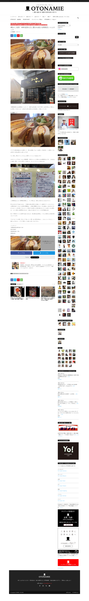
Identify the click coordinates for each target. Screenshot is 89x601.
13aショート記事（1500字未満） (36, 23)
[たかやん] (73, 186)
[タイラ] (69, 241)
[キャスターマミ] (73, 158)
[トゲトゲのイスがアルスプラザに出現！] (33, 291)
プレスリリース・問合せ (37, 19)
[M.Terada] (64, 296)
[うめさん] (64, 292)
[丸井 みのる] (59, 273)
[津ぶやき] (73, 209)
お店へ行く (36, 16)
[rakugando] (59, 365)
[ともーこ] (60, 148)
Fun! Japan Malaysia (62, 475)
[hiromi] (73, 172)
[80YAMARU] (59, 287)
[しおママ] (64, 172)
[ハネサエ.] (59, 163)
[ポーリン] (69, 315)
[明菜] (59, 278)
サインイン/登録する (22, 1)
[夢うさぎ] (64, 236)
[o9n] (69, 301)
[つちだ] (64, 246)
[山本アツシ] (64, 200)
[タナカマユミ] (59, 195)
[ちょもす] (73, 273)
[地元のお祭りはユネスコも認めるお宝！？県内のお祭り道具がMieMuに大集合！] (48, 291)
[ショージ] (64, 227)
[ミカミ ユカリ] (59, 324)
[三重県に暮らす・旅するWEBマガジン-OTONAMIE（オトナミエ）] (44, 8)
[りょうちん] (69, 223)
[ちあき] (69, 236)
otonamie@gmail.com (47, 583)
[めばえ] (73, 305)
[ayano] (59, 292)
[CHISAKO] (64, 241)
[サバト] (73, 204)
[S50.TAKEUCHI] (59, 218)
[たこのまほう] (64, 195)
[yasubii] (69, 204)
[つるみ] (64, 287)
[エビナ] (73, 278)
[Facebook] (72, 1)
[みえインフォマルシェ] (73, 232)
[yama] (69, 259)
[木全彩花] (69, 213)
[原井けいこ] (73, 241)
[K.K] (59, 301)
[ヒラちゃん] (63, 365)
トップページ (13, 16)
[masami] (59, 259)
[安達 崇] (69, 227)
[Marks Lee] (63, 358)
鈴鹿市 (27, 273)
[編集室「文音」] (59, 269)
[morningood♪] (74, 358)
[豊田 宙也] (63, 362)
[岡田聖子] (59, 158)
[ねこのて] (66, 362)
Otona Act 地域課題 (15, 19)
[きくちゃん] (64, 204)
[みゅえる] (73, 264)
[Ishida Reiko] (73, 301)
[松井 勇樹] (73, 163)
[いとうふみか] (73, 287)
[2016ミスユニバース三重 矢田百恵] (69, 278)
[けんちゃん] (74, 351)
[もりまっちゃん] (73, 191)
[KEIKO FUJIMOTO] (73, 255)
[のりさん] (69, 250)
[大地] (74, 362)
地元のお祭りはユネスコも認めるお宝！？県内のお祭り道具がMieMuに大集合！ (48, 299)
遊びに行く (28, 16)
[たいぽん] (59, 250)
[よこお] (70, 362)
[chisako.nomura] (69, 310)
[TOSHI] (59, 181)
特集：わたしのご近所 (44, 24)
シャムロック (15, 273)
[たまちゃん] (64, 255)
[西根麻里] (69, 181)
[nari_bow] (73, 142)
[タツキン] (59, 223)
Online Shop (26, 19)
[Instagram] (75, 1)
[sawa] (59, 200)
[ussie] (69, 264)
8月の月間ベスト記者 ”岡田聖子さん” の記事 (33, 24)
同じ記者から (19, 284)
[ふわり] (64, 264)
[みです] (64, 301)
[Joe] (64, 209)
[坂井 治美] (59, 232)
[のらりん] (73, 236)
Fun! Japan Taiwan (61, 480)
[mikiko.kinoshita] (73, 213)
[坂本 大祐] (59, 333)
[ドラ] (66, 358)
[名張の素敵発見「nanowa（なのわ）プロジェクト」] (73, 218)
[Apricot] (73, 324)
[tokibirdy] (64, 223)
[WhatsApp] (21, 35)
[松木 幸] (69, 195)
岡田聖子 (13, 31)
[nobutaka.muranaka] (59, 296)
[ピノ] (69, 287)
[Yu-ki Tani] (69, 273)
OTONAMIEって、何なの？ (50, 19)
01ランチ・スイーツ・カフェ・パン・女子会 (23, 23)
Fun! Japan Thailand (62, 485)
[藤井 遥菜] (73, 259)
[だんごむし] (64, 282)
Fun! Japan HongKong (62, 490)
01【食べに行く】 (17, 22)
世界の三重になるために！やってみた (61, 16)
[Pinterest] (18, 35)
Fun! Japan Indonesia (62, 470)
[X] (77, 1)
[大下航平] (64, 250)
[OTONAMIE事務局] (59, 351)
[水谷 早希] (73, 292)
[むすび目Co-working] (69, 282)
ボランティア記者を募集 (69, 129)
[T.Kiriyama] (59, 241)
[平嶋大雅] (59, 255)
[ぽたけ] (64, 191)
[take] (70, 365)
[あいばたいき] (59, 282)
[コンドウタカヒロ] (73, 282)
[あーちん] (73, 227)
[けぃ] (64, 181)
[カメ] (73, 310)
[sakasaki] (69, 209)
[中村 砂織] (73, 296)
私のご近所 (23, 273)
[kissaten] (73, 246)
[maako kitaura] (64, 324)
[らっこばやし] (59, 213)
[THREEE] (70, 358)
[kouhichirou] (74, 354)
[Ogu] (66, 351)
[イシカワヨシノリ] (59, 204)
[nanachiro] (59, 177)
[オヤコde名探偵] (64, 315)
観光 (49, 16)
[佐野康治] (64, 158)
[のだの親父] (59, 362)
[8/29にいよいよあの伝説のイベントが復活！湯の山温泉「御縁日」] (17, 291)
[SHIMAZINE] (64, 163)
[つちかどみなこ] (73, 177)
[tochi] (64, 218)
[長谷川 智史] (59, 310)
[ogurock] (64, 177)
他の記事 (13, 284)
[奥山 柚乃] (64, 310)
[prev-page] (52, 284)
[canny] (64, 232)
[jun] (59, 186)
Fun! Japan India (61, 500)
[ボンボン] (59, 358)
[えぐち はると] (73, 195)
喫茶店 (19, 273)
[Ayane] (64, 259)
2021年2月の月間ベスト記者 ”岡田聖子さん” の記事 (18, 24)
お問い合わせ (68, 592)
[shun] (69, 177)
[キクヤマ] (73, 269)
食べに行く (20, 16)
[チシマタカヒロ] (64, 213)
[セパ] (59, 191)
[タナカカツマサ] (69, 255)
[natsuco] (73, 181)
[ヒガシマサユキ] (69, 324)
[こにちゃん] (64, 186)
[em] (59, 315)
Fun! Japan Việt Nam (62, 495)
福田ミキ (59, 388)
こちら (68, 97)
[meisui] (59, 236)
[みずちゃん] (69, 269)
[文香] (64, 269)
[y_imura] (69, 172)
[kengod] (63, 354)
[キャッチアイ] (69, 292)
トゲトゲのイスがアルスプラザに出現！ (32, 298)
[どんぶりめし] (70, 354)
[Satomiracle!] (64, 278)
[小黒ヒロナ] (59, 172)
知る (43, 16)
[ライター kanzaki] (69, 168)
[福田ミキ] (67, 142)
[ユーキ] (59, 246)
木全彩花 (59, 379)
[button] (77, 18)
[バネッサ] (63, 351)
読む (69, 376)
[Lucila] (69, 200)
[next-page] (54, 284)
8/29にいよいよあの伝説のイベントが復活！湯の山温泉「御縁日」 (17, 298)
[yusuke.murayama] (60, 142)
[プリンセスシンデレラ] (69, 163)
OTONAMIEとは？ (75, 592)
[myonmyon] (69, 246)
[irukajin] (66, 365)
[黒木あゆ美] (73, 200)
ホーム (11, 22)
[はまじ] (69, 158)
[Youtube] (79, 1)
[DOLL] (69, 186)
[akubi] (73, 223)
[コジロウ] (59, 342)
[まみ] (59, 354)
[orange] (73, 168)
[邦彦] (69, 218)
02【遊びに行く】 (14, 296)
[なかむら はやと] (73, 250)
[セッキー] (69, 232)
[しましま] (64, 273)
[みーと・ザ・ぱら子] (69, 191)
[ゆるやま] (59, 227)
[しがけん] (69, 296)
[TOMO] (59, 209)
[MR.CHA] (59, 264)
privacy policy (60, 568)
